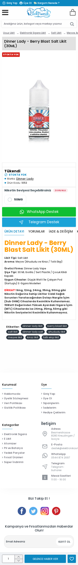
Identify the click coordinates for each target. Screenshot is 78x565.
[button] (45, 559)
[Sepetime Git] (72, 12)
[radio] (15, 199)
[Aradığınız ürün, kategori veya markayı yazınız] (72, 24)
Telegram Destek (43, 222)
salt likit (12, 332)
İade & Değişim (61, 232)
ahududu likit (56, 332)
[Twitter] (33, 511)
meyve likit (15, 337)
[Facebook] (22, 511)
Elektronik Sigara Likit (33, 33)
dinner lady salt (32, 332)
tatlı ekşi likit (51, 337)
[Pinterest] (56, 511)
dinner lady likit (32, 326)
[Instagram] (45, 511)
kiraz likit (32, 337)
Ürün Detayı (14, 232)
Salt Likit (56, 33)
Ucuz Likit (9, 33)
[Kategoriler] (5, 12)
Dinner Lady (25, 179)
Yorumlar (36, 232)
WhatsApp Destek (42, 211)
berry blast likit (57, 326)
